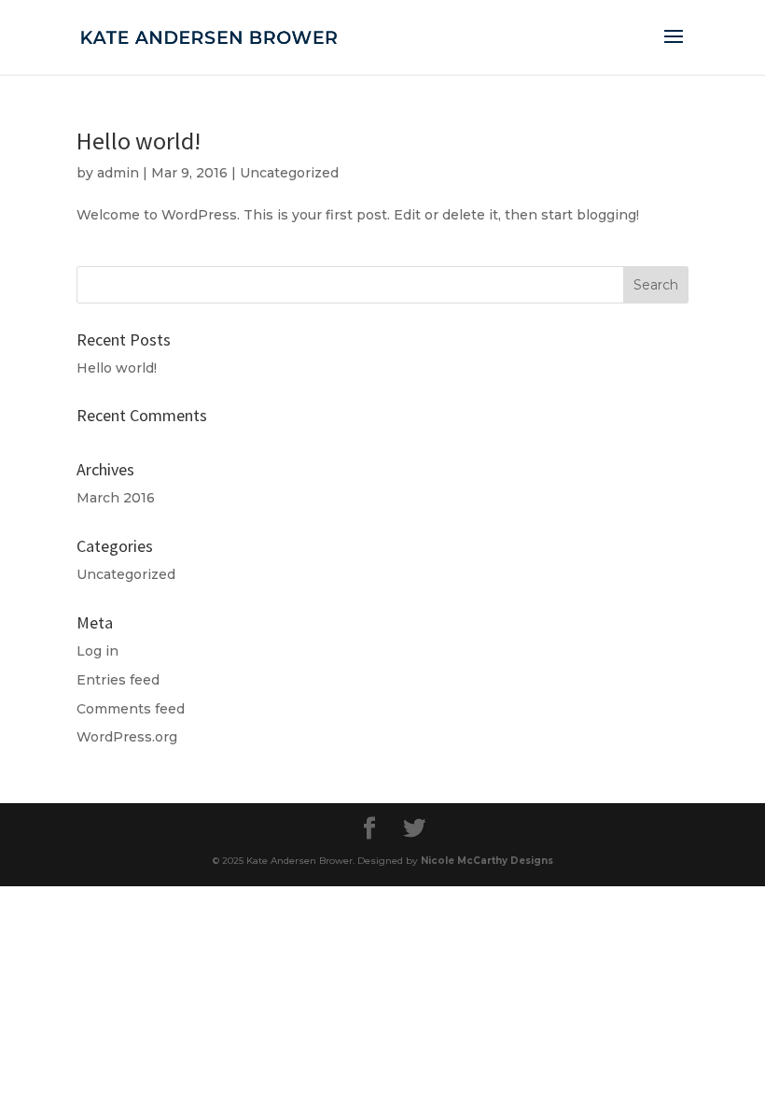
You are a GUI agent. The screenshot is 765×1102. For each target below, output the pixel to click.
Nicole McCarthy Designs (487, 861)
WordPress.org (126, 736)
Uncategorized (289, 172)
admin (118, 172)
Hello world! (138, 140)
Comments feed (130, 708)
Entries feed (118, 679)
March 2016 (115, 497)
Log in (97, 651)
